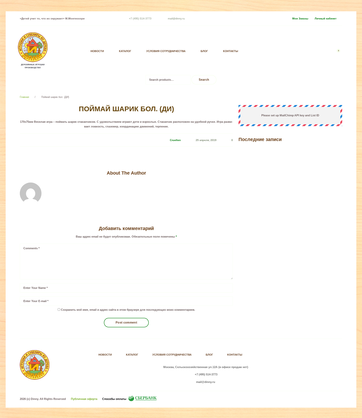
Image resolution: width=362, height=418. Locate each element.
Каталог (125, 51)
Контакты (230, 51)
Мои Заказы (300, 18)
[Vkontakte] (264, 51)
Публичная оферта (84, 398)
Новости (97, 51)
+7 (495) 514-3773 (140, 18)
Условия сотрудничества (166, 51)
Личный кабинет (326, 18)
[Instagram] (272, 51)
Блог (204, 51)
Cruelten (175, 140)
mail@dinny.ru (176, 18)
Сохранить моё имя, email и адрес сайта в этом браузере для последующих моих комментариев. (128, 309)
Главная (24, 97)
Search (204, 79)
